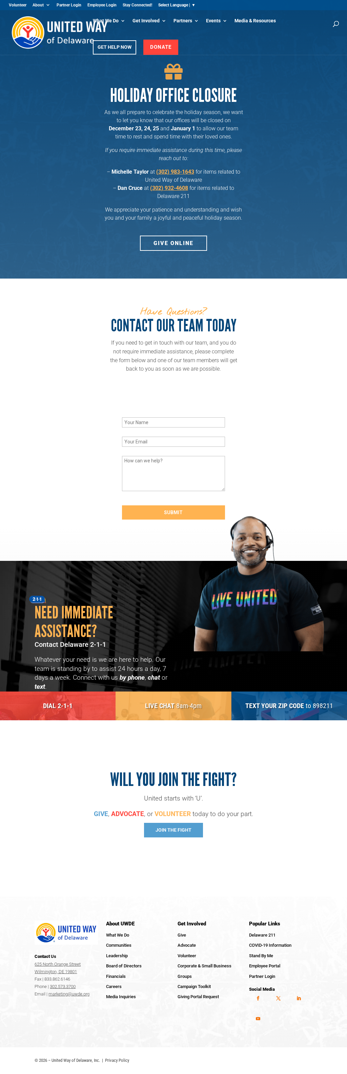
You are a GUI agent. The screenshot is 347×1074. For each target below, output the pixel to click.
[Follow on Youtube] (258, 1019)
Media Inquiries (121, 996)
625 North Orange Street (58, 964)
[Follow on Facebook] (258, 998)
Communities (118, 945)
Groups (185, 976)
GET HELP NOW (114, 47)
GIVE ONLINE (173, 243)
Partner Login (69, 5)
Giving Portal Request (198, 996)
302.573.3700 (63, 986)
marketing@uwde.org (68, 993)
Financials (116, 976)
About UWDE (120, 924)
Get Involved (146, 20)
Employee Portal (264, 965)
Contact (45, 956)
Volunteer (17, 5)
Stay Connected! (137, 5)
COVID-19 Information (270, 945)
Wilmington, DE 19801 (56, 971)
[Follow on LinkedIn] (298, 998)
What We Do (106, 20)
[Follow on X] (278, 998)
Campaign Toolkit (194, 986)
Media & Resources (255, 20)
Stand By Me (261, 955)
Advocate (187, 945)
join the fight (173, 830)
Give (182, 935)
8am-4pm (173, 706)
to (289, 706)
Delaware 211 (262, 935)
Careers (114, 986)
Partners (183, 20)
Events (213, 20)
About (38, 5)
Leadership (117, 955)
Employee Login (102, 5)
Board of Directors (124, 965)
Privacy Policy (117, 1060)
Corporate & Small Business (204, 965)
